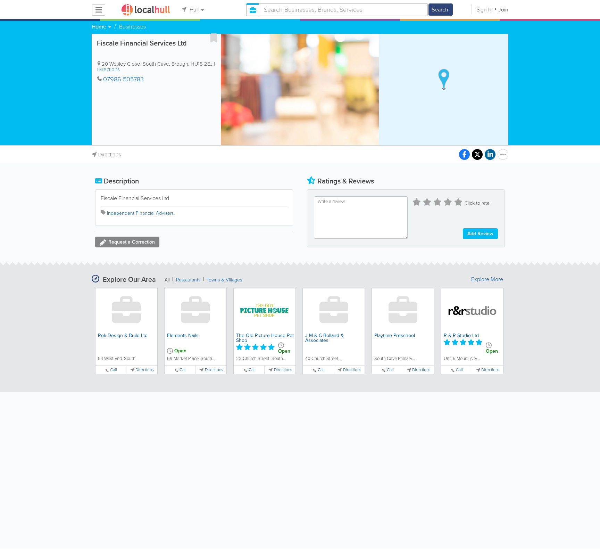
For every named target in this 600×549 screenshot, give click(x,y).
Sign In (484, 10)
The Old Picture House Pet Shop (265, 338)
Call (113, 370)
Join (503, 10)
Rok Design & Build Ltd (123, 335)
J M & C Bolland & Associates (324, 338)
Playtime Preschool (394, 335)
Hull (193, 10)
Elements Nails (183, 335)
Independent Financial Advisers (140, 213)
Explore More (487, 279)
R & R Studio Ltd (461, 335)
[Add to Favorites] (213, 37)
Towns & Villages (224, 280)
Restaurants (188, 280)
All (167, 280)
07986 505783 (123, 79)
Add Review (480, 233)
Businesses (132, 27)
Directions (108, 69)
